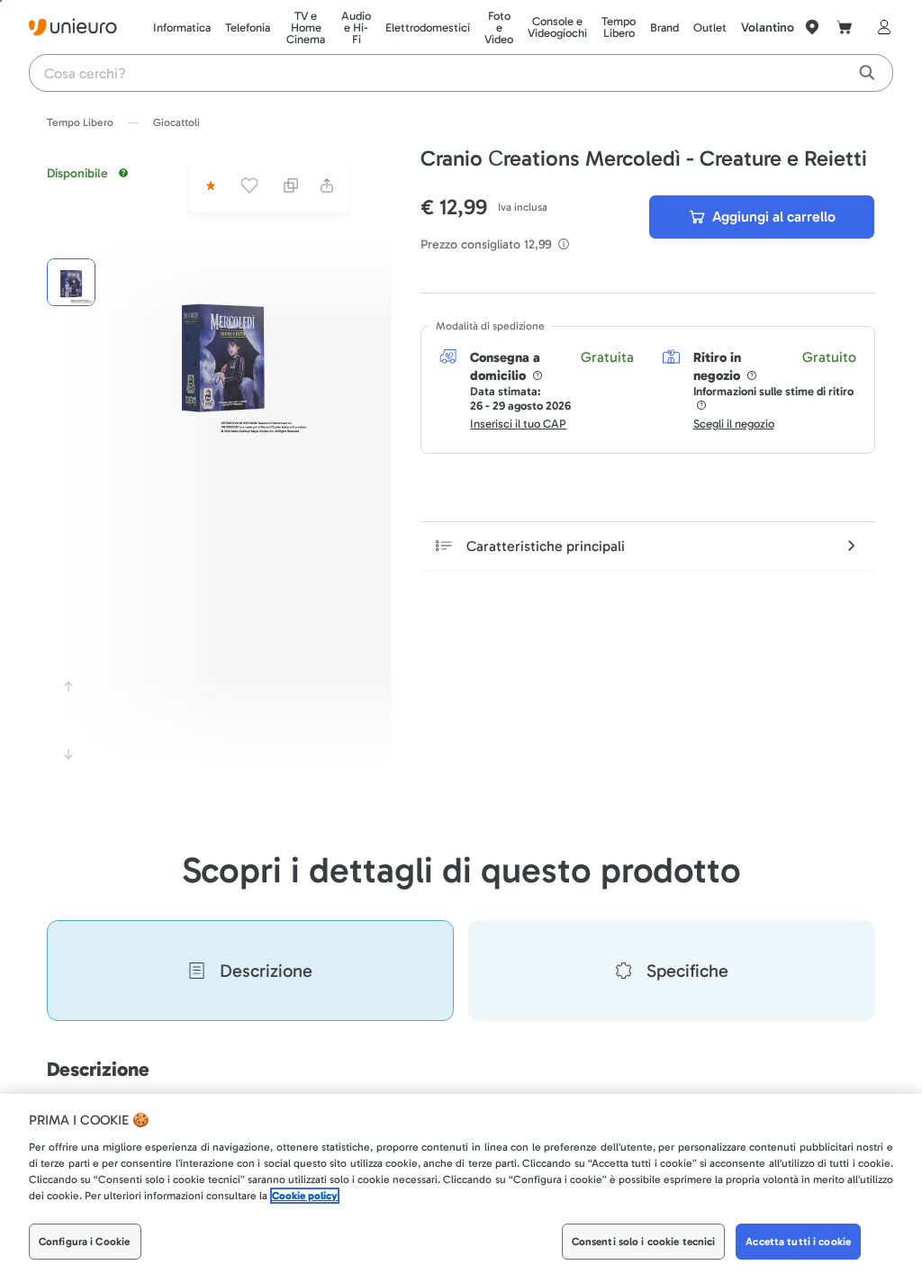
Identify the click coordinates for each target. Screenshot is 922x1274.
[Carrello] (845, 27)
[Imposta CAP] (812, 27)
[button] (223, 352)
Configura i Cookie (84, 1241)
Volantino (767, 27)
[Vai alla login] (880, 27)
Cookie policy (305, 1195)
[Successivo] (68, 754)
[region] (461, 1184)
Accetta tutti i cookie (798, 1241)
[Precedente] (68, 686)
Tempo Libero (80, 122)
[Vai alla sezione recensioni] (209, 185)
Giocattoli (176, 122)
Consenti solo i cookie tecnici (644, 1241)
